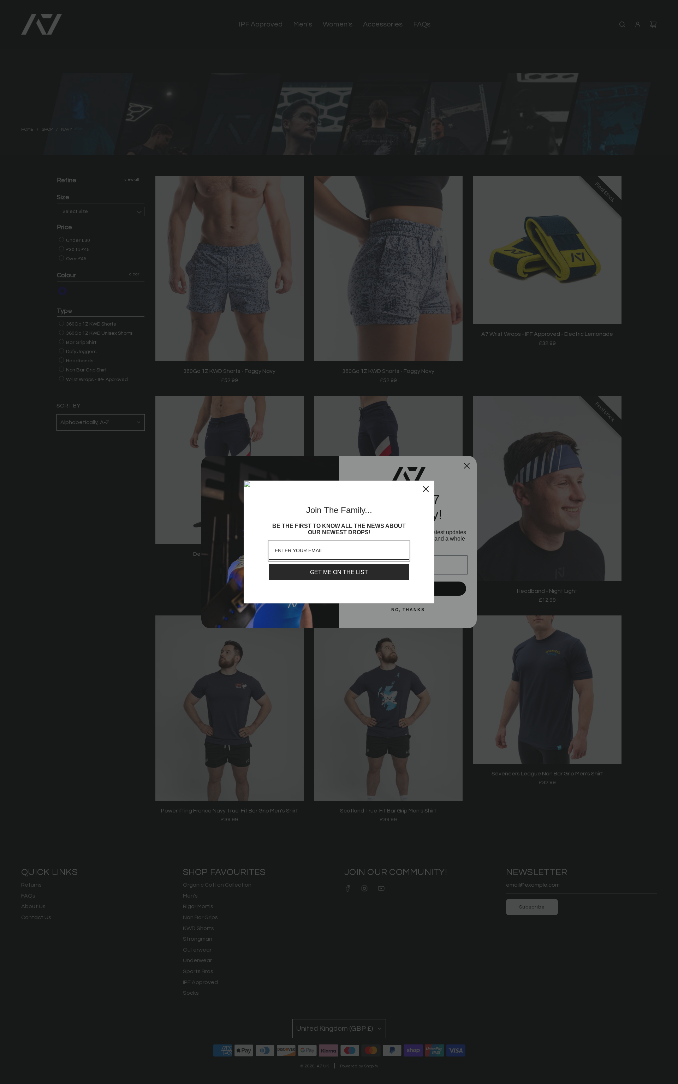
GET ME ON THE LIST (339, 572)
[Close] (425, 489)
